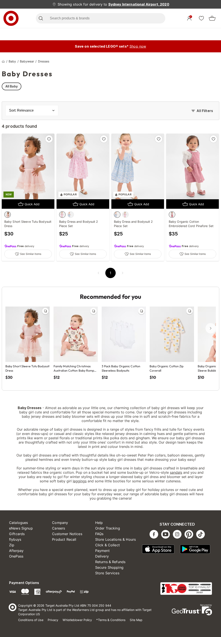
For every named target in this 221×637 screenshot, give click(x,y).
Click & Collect (107, 545)
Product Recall (64, 539)
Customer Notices (67, 534)
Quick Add (32, 204)
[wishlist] (201, 18)
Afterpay (16, 550)
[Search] (41, 18)
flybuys (15, 539)
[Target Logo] (11, 18)
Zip (11, 545)
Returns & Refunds (110, 562)
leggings (80, 481)
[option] (7, 214)
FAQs (99, 534)
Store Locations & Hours (115, 539)
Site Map (136, 620)
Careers (58, 528)
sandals (176, 472)
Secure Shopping (109, 567)
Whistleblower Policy (77, 620)
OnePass (16, 556)
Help (99, 522)
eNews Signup (21, 528)
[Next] (210, 328)
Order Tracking (107, 528)
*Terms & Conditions (110, 620)
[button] (98, 273)
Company (60, 522)
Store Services (107, 573)
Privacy (53, 620)
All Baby (11, 86)
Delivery (102, 556)
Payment (102, 550)
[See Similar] (45, 311)
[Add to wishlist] (49, 139)
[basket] (212, 18)
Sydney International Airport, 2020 (138, 4)
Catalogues (18, 522)
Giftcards (17, 534)
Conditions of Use (30, 620)
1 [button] (110, 273)
